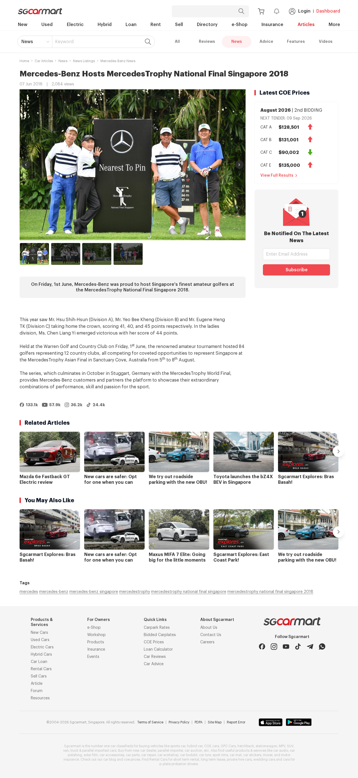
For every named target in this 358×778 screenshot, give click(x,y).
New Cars (39, 633)
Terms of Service (150, 722)
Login (304, 11)
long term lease (213, 759)
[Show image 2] (65, 254)
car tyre (205, 755)
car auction (193, 750)
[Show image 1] (34, 254)
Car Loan (39, 662)
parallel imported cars (99, 750)
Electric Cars (42, 647)
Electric (75, 24)
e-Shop (240, 24)
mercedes (29, 592)
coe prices (132, 759)
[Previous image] (26, 164)
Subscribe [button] (297, 270)
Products (95, 642)
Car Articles (44, 61)
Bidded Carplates (160, 635)
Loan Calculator (158, 649)
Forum (37, 691)
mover (267, 755)
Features (296, 42)
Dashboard (328, 11)
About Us (208, 628)
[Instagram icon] (274, 646)
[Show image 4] (128, 254)
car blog (109, 759)
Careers (207, 642)
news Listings (84, 61)
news (62, 61)
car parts (133, 755)
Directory (207, 24)
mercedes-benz (53, 592)
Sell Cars (39, 676)
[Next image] (239, 164)
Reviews (207, 42)
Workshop (96, 635)
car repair (148, 755)
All (177, 42)
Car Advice (154, 664)
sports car (177, 746)
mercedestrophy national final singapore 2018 (270, 592)
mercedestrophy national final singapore (188, 592)
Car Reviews (155, 657)
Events (93, 657)
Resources (40, 698)
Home (24, 61)
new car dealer (144, 750)
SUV (290, 746)
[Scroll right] (338, 451)
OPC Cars (228, 746)
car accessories (112, 755)
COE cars (211, 746)
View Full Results (276, 175)
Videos (326, 42)
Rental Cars (41, 669)
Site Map (215, 722)
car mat (236, 755)
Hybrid (105, 24)
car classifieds (121, 746)
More (334, 24)
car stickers (252, 755)
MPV (282, 746)
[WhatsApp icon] (322, 646)
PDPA (198, 722)
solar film (91, 755)
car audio (280, 750)
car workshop (167, 755)
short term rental (186, 759)
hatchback (245, 746)
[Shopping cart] (261, 11)
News (27, 41)
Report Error (236, 722)
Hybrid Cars (41, 654)
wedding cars (264, 759)
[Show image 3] (96, 254)
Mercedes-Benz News (117, 61)
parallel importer (170, 750)
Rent (155, 24)
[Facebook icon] (262, 646)
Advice (266, 42)
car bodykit (188, 755)
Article (37, 684)
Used (47, 24)
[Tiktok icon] (298, 646)
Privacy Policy (179, 722)
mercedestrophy (134, 592)
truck (74, 750)
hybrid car (194, 746)
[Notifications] (276, 11)
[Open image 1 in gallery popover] (133, 164)
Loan (131, 24)
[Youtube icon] (286, 646)
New (22, 24)
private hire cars (239, 759)
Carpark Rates (157, 628)
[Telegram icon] (310, 646)
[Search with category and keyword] (241, 11)
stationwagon (266, 746)
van (66, 750)
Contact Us (210, 635)
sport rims (220, 755)
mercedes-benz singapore (93, 592)
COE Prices (154, 642)
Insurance (272, 24)
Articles (306, 24)
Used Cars (40, 640)
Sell (179, 24)
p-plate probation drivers (178, 764)
